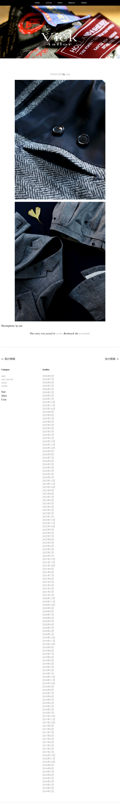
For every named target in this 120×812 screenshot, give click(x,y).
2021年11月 (48, 562)
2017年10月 (48, 722)
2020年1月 (48, 634)
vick (68, 74)
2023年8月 (48, 493)
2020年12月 (48, 598)
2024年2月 (48, 474)
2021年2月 (48, 591)
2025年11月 (48, 405)
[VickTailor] (60, 45)
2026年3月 (48, 392)
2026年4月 (48, 389)
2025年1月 (48, 438)
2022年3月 (48, 549)
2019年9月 (48, 647)
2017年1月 (48, 752)
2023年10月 (48, 487)
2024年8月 (48, 454)
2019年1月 (48, 673)
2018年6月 (48, 696)
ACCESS (49, 3)
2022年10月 (48, 526)
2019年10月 (48, 644)
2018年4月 (48, 703)
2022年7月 (48, 536)
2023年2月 (48, 513)
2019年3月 (48, 667)
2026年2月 (48, 395)
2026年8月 (48, 376)
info (3, 376)
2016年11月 (48, 758)
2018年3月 (48, 706)
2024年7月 (48, 457)
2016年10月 (48, 761)
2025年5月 (48, 425)
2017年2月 (48, 748)
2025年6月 (48, 421)
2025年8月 (48, 415)
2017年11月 (48, 719)
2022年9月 (48, 529)
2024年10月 (48, 448)
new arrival (7, 379)
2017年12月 (48, 716)
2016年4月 (48, 781)
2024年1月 (48, 477)
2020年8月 (48, 611)
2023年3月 (48, 510)
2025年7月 (48, 418)
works (59, 333)
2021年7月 (48, 575)
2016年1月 (48, 791)
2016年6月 (48, 774)
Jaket (4, 395)
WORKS (84, 3)
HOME (37, 3)
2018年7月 (48, 693)
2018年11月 (48, 680)
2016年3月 (48, 784)
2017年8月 (48, 729)
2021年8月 (48, 572)
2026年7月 (48, 379)
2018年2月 (48, 709)
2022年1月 (48, 555)
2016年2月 (48, 788)
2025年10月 (48, 408)
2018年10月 (48, 683)
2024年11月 (48, 444)
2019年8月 (48, 650)
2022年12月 (48, 519)
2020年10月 (48, 604)
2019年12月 (48, 637)
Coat (3, 399)
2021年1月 (48, 595)
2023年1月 (48, 516)
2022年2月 (48, 552)
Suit (3, 391)
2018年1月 (48, 712)
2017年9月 (48, 725)
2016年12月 (48, 755)
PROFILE (71, 3)
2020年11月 (48, 601)
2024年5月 (48, 464)
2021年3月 (48, 588)
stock (4, 382)
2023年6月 (48, 500)
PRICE (60, 3)
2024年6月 (48, 461)
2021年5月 (48, 582)
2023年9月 (48, 490)
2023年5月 (48, 503)
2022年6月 (48, 539)
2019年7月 (48, 654)
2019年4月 (48, 663)
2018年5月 (48, 699)
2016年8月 (48, 768)
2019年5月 (48, 660)
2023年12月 (48, 480)
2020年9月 (48, 608)
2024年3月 (48, 470)
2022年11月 (48, 523)
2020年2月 (48, 631)
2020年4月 (48, 624)
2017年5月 (48, 739)
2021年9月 (48, 568)
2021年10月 (48, 565)
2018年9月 (48, 686)
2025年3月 (48, 431)
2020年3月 (48, 627)
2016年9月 (48, 765)
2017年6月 (48, 735)
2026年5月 (48, 385)
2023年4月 (48, 506)
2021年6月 (48, 578)
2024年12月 (48, 441)
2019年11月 (48, 640)
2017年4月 (48, 742)
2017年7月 (48, 732)
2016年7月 (48, 771)
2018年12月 (48, 676)
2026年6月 (48, 382)
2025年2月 (48, 434)
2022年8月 (48, 533)
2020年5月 (48, 621)
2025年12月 (48, 402)
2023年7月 (48, 497)
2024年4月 (48, 467)
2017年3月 (48, 745)
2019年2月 (48, 670)
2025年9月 (48, 412)
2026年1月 (48, 398)
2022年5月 (48, 542)
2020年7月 (48, 614)
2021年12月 (48, 559)
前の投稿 (8, 358)
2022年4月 (48, 546)
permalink (84, 333)
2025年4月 (48, 428)
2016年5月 (48, 778)
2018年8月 (48, 689)
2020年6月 (48, 618)
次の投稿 (112, 358)
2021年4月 (48, 585)
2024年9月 (48, 451)
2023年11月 (48, 483)
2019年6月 (48, 657)
